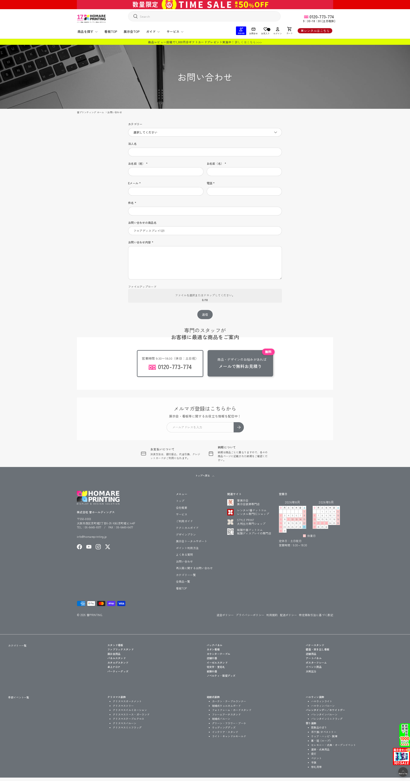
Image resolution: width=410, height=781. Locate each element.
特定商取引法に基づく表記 (316, 615)
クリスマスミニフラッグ (127, 727)
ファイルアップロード (142, 287)
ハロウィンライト (321, 701)
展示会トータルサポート (191, 541)
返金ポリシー (225, 615)
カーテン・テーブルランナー (229, 701)
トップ (180, 501)
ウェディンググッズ (224, 727)
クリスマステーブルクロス (128, 718)
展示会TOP (132, 31)
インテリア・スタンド (225, 732)
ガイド (151, 31)
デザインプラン (186, 534)
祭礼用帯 (316, 767)
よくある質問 (184, 555)
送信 (205, 314)
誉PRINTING (94, 615)
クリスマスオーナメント (127, 701)
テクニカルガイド (187, 528)
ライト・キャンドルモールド (229, 736)
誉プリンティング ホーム (91, 112)
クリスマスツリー (123, 705)
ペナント (316, 758)
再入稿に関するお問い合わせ (194, 568)
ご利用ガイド (184, 521)
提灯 (313, 753)
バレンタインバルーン (324, 714)
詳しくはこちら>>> (248, 42)
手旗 (313, 762)
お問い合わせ (114, 112)
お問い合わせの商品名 (142, 223)
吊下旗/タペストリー (323, 732)
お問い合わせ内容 (139, 242)
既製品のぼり (319, 727)
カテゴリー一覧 (186, 575)
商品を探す (86, 31)
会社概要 (181, 508)
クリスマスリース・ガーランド (131, 714)
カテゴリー (135, 124)
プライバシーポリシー (250, 615)
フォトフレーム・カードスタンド (232, 710)
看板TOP (110, 31)
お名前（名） (215, 163)
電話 (209, 183)
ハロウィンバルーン (323, 705)
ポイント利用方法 (187, 548)
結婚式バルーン (221, 718)
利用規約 (272, 615)
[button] (289, 30)
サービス (173, 31)
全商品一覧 (183, 581)
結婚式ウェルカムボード (226, 705)
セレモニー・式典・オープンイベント (333, 745)
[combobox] (204, 16)
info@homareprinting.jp (92, 537)
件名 (131, 203)
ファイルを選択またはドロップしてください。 (205, 295)
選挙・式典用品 (320, 749)
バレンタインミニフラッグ (327, 718)
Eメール (133, 183)
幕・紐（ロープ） (321, 740)
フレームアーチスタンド (226, 714)
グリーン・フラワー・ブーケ (229, 723)
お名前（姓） (136, 163)
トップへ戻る (202, 475)
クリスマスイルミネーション (130, 710)
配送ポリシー (288, 615)
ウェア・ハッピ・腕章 (324, 736)
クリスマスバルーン (124, 723)
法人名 (132, 144)
